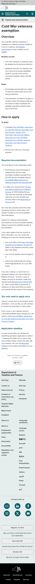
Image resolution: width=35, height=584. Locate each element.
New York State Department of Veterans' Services (18, 189)
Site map (22, 386)
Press (3, 437)
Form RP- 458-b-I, (17, 140)
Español (22, 435)
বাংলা (20, 452)
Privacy (21, 390)
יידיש (21, 448)
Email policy (5, 441)
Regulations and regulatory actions (7, 452)
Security (22, 394)
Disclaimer (23, 399)
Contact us (5, 386)
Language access (22, 429)
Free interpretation (24, 462)
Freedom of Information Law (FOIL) (7, 397)
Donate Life (17, 552)
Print (18, 363)
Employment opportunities (6, 431)
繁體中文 (22, 439)
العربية (21, 476)
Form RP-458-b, (19, 129)
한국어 (21, 456)
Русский (22, 443)
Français (22, 485)
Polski (21, 481)
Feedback (5, 415)
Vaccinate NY (17, 541)
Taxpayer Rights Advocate (7, 405)
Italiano (22, 472)
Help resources (7, 390)
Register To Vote (17, 528)
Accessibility (6, 446)
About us (4, 426)
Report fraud (6, 411)
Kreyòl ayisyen (24, 468)
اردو (20, 489)
